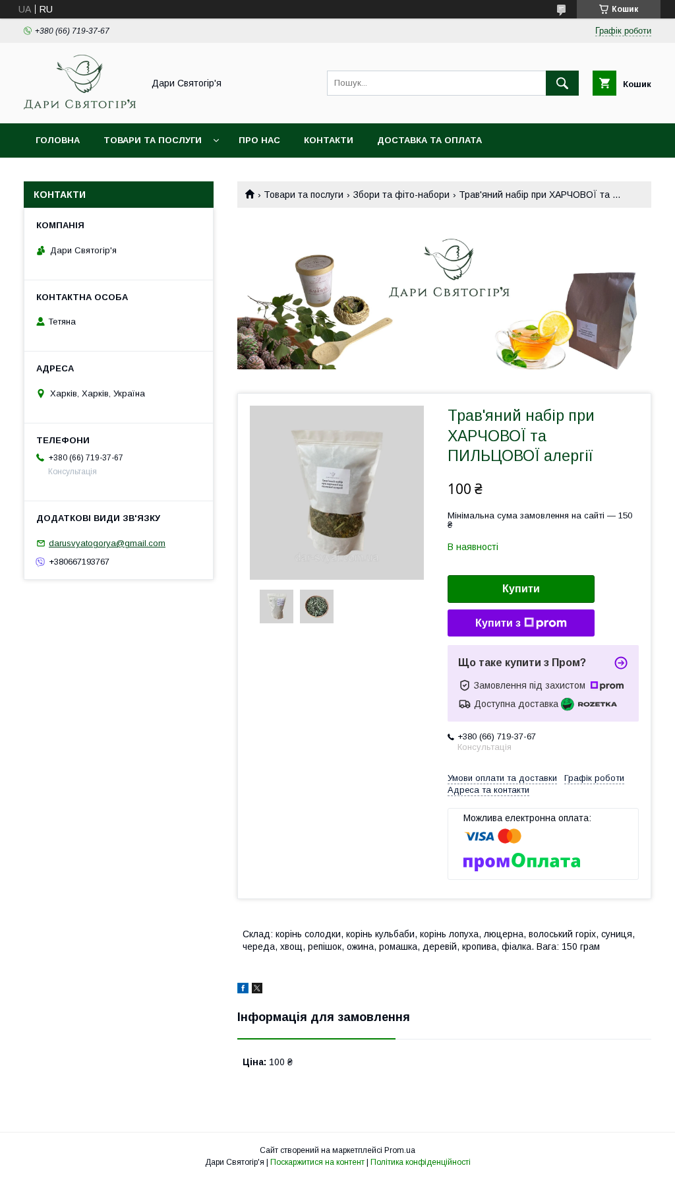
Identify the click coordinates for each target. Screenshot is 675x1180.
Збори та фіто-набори (401, 194)
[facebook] (243, 990)
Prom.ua (399, 1150)
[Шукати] (562, 83)
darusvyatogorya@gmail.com (107, 543)
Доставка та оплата (429, 140)
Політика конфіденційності (420, 1162)
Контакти (328, 140)
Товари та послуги (152, 140)
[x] (257, 990)
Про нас (259, 140)
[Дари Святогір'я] (80, 106)
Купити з (498, 623)
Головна (58, 140)
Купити (521, 588)
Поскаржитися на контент (317, 1162)
